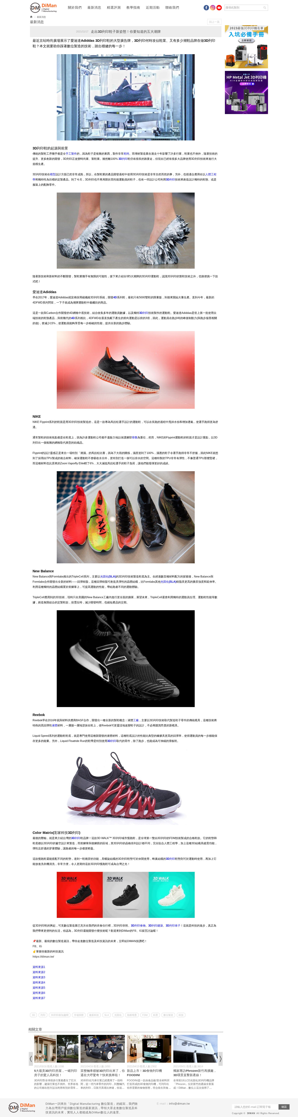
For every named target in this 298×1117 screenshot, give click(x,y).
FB (134, 930)
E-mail (161, 1103)
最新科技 (94, 1015)
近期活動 (153, 7)
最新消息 (94, 7)
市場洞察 (79, 1015)
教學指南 (133, 7)
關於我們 (75, 7)
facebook (206, 7)
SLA (106, 1015)
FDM (145, 1015)
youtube (219, 7)
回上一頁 (214, 21)
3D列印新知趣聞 (59, 1015)
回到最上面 (284, 921)
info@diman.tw (179, 1103)
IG (140, 930)
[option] (56, 1062)
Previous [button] (31, 1059)
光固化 (118, 1015)
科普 (155, 1015)
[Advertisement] (246, 168)
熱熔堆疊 (132, 1015)
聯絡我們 (172, 7)
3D (33, 1015)
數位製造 (168, 1015)
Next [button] (220, 1059)
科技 (181, 1015)
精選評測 (114, 7)
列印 (43, 1015)
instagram (212, 7)
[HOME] (44, 8)
